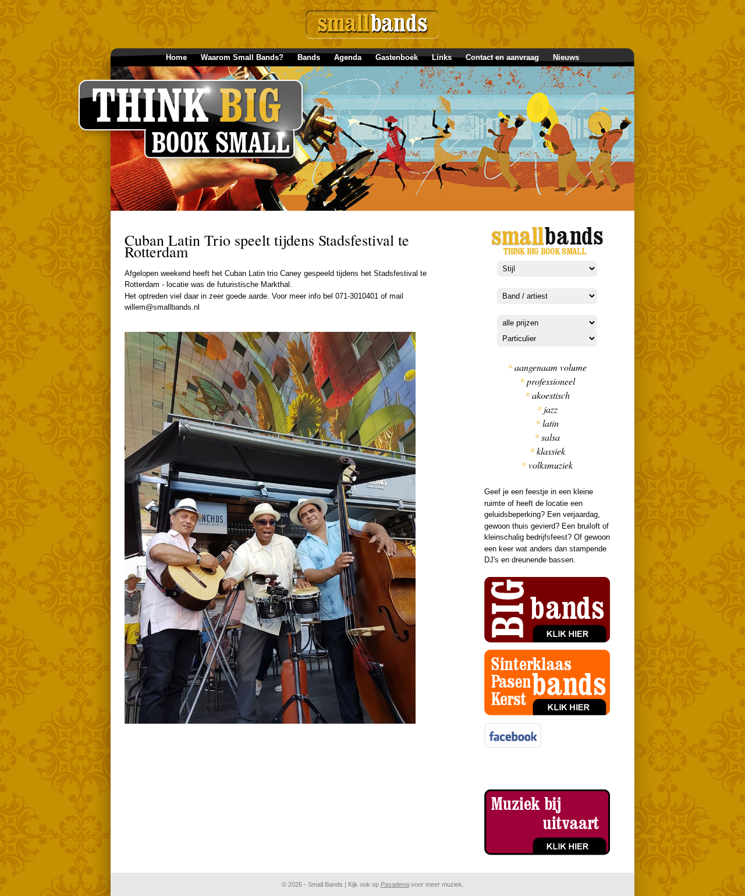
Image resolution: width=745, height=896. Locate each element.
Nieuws (566, 57)
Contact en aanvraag (502, 57)
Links (442, 57)
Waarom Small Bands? (242, 57)
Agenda (347, 57)
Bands (308, 57)
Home (176, 57)
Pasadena (395, 884)
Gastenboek (396, 57)
